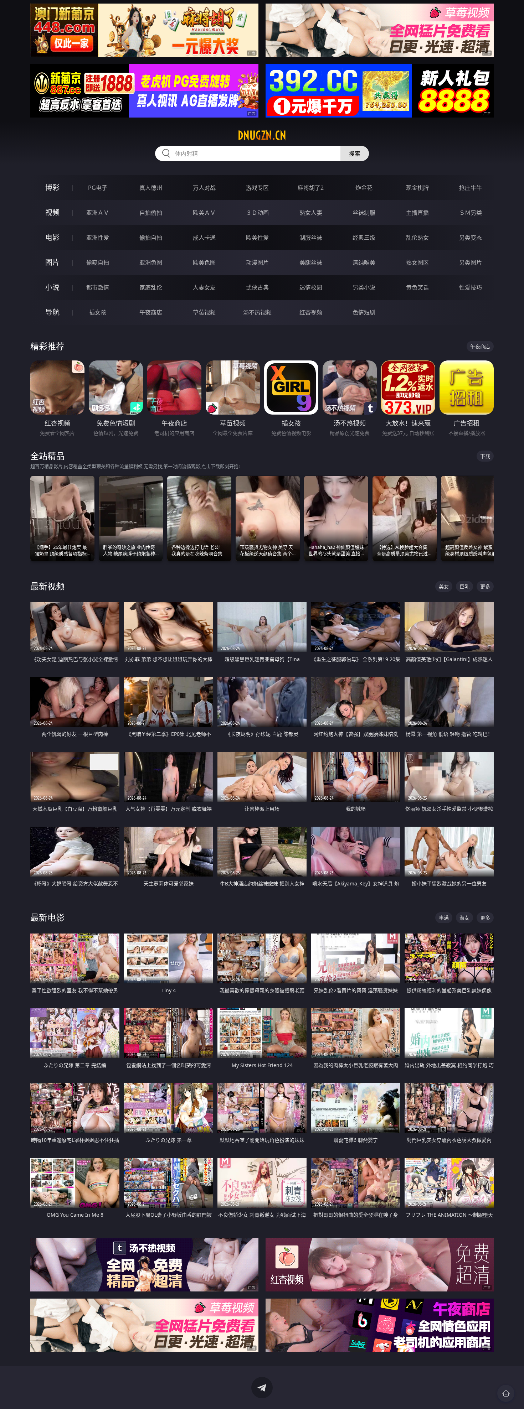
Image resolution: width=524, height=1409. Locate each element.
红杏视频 (310, 312)
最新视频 (47, 586)
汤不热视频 (257, 312)
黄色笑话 (417, 287)
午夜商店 (150, 312)
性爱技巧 (470, 287)
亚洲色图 (150, 262)
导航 (52, 312)
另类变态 (470, 237)
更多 (485, 586)
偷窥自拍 (97, 262)
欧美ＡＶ (204, 213)
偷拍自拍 (150, 237)
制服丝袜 (310, 237)
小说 (52, 287)
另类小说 (364, 287)
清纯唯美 (364, 262)
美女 (444, 586)
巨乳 (464, 586)
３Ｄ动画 (257, 213)
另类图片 (470, 262)
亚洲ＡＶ (97, 213)
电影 (52, 237)
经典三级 (364, 237)
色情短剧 (364, 312)
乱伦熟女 (417, 237)
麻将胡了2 (311, 188)
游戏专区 (257, 188)
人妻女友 (204, 287)
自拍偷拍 (150, 213)
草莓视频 (204, 312)
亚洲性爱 (97, 237)
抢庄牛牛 (470, 188)
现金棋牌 (417, 188)
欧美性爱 (257, 237)
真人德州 (150, 188)
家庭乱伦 (150, 287)
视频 (52, 212)
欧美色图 (204, 262)
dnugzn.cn (262, 135)
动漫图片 (257, 262)
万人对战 (204, 188)
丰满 (444, 917)
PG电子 (97, 188)
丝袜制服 (364, 213)
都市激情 (97, 287)
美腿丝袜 (310, 262)
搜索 (354, 153)
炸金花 (364, 188)
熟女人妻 (310, 213)
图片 (52, 262)
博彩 (52, 187)
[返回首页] (505, 1393)
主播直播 (417, 213)
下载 (485, 456)
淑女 (464, 917)
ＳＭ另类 (470, 213)
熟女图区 (417, 262)
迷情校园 (310, 287)
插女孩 (97, 312)
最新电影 (47, 917)
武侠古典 (257, 287)
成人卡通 (204, 237)
